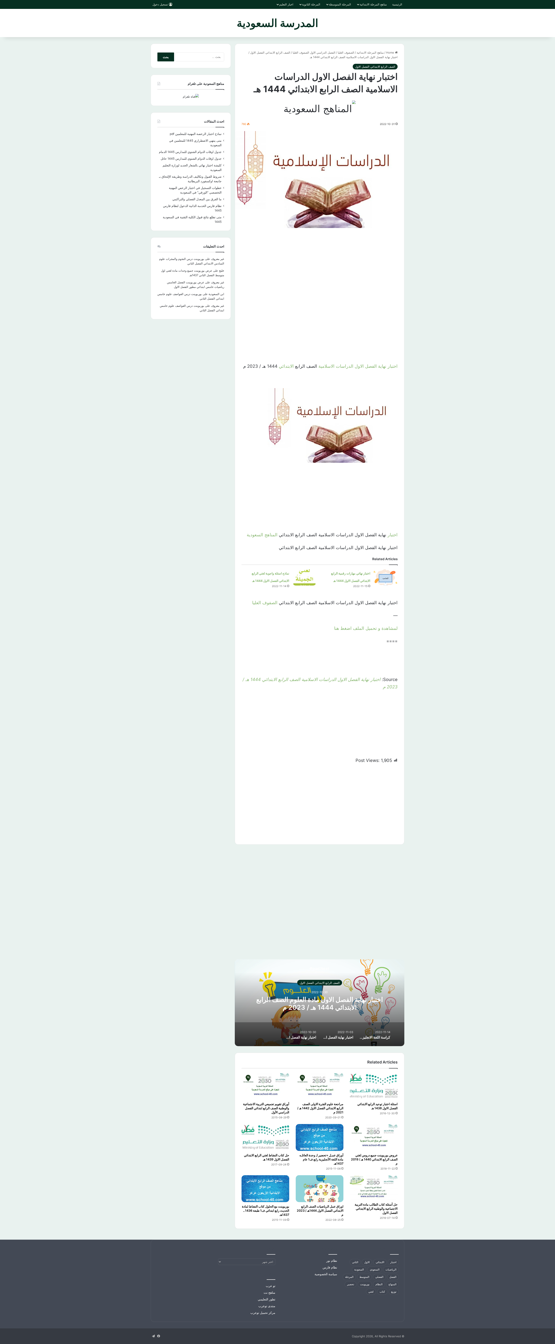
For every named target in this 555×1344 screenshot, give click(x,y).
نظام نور (331, 1260)
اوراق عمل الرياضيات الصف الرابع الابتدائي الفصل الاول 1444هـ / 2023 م (320, 1210)
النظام (378, 1284)
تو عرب (270, 1286)
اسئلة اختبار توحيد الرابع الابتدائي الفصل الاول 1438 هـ (377, 1106)
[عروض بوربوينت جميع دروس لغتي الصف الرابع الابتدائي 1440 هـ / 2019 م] (374, 1137)
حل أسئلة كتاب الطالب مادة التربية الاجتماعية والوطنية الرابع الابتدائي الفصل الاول (376, 1208)
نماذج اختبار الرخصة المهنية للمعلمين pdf (196, 134)
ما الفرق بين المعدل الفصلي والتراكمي (197, 199)
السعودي (374, 1269)
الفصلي (379, 1276)
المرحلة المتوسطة (340, 4)
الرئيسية (397, 4)
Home (390, 52)
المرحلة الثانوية (311, 4)
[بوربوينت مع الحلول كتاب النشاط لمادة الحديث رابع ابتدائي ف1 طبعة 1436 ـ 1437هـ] (265, 1188)
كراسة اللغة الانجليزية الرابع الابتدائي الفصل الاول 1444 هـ (309, 1003)
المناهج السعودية (262, 534)
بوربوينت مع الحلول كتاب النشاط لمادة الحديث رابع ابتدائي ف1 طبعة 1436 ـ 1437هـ (265, 1210)
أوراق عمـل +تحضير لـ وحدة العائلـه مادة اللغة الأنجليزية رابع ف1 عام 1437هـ (321, 1159)
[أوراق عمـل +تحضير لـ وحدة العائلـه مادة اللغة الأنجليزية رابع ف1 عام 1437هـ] (319, 1137)
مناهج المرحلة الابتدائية (373, 4)
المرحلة (349, 1276)
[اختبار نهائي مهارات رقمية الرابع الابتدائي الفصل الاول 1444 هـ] (385, 577)
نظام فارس (330, 1267)
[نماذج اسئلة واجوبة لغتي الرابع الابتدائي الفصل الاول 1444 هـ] (304, 577)
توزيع (393, 1291)
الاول (367, 1262)
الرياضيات (390, 1269)
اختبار (393, 534)
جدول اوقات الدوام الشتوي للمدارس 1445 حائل (191, 158)
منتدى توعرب (266, 1306)
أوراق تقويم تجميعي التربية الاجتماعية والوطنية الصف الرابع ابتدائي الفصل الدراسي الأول (266, 1108)
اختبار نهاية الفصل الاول (376, 366)
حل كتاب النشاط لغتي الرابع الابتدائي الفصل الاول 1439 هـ (266, 1157)
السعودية (359, 1269)
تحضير (350, 1284)
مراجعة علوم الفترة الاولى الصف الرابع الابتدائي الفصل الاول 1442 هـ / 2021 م (320, 1108)
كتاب (382, 1291)
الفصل (392, 1276)
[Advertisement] (320, 265)
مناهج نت (269, 1292)
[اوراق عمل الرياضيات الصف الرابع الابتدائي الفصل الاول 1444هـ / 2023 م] (319, 1188)
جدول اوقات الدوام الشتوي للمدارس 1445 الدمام (190, 152)
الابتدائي (286, 366)
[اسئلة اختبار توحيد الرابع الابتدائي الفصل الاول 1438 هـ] (374, 1086)
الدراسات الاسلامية (335, 366)
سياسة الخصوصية (326, 1274)
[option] (374, 1034)
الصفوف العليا (346, 52)
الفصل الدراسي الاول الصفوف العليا (314, 52)
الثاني (355, 1262)
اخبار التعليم (286, 4)
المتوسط (364, 1276)
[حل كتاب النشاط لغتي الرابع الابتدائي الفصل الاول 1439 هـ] (265, 1137)
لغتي (371, 1291)
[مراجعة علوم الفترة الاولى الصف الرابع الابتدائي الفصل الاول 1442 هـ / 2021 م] (319, 1086)
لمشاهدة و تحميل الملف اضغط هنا (366, 628)
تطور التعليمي (266, 1299)
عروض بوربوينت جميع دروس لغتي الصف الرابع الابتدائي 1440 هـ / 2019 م (374, 1159)
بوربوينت (364, 1284)
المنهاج (392, 1284)
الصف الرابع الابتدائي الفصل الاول (270, 52)
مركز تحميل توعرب (262, 1312)
